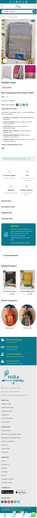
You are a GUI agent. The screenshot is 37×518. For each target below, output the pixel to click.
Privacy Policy (6, 430)
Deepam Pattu (6, 404)
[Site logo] (18, 6)
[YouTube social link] (17, 1)
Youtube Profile (6, 482)
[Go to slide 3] (20, 62)
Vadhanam (5, 415)
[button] (3, 41)
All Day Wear (5, 422)
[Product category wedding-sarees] (9, 317)
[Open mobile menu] (2, 6)
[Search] (33, 11)
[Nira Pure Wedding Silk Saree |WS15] (27, 280)
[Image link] (13, 377)
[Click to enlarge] (5, 61)
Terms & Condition (7, 441)
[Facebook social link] (10, 1)
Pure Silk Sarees (7, 418)
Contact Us (5, 464)
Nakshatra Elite (6, 411)
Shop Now (4, 452)
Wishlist (4, 468)
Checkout (4, 472)
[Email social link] (20, 104)
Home (3, 17)
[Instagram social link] (13, 1)
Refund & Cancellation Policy (11, 434)
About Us (4, 445)
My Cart (4, 475)
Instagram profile (7, 479)
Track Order (5, 448)
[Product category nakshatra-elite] (27, 317)
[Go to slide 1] (16, 62)
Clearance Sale (12, 17)
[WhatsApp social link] (23, 1)
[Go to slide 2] (18, 62)
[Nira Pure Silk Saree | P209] (9, 280)
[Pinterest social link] (20, 1)
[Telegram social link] (26, 1)
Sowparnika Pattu (7, 407)
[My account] (35, 6)
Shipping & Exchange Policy (10, 438)
